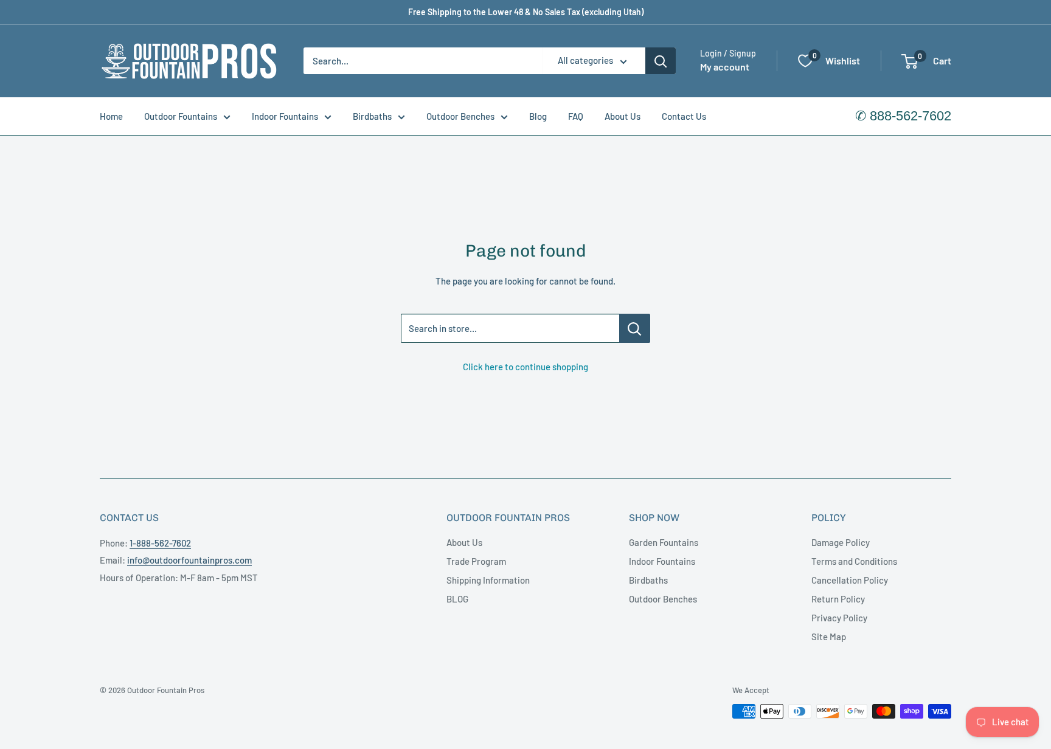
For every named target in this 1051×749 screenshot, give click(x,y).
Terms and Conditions (854, 561)
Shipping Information (488, 580)
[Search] (660, 60)
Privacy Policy (839, 617)
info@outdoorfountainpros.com (189, 559)
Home (111, 116)
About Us (622, 116)
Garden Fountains (663, 542)
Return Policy (838, 598)
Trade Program (476, 561)
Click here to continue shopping (525, 366)
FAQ (575, 116)
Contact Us (684, 116)
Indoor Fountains (285, 116)
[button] (909, 61)
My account (724, 67)
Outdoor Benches (460, 116)
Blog (538, 116)
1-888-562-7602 (160, 542)
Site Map (828, 636)
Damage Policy (840, 542)
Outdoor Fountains (180, 116)
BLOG (457, 598)
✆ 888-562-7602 (903, 115)
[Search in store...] (634, 328)
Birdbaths (372, 116)
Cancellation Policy (849, 580)
